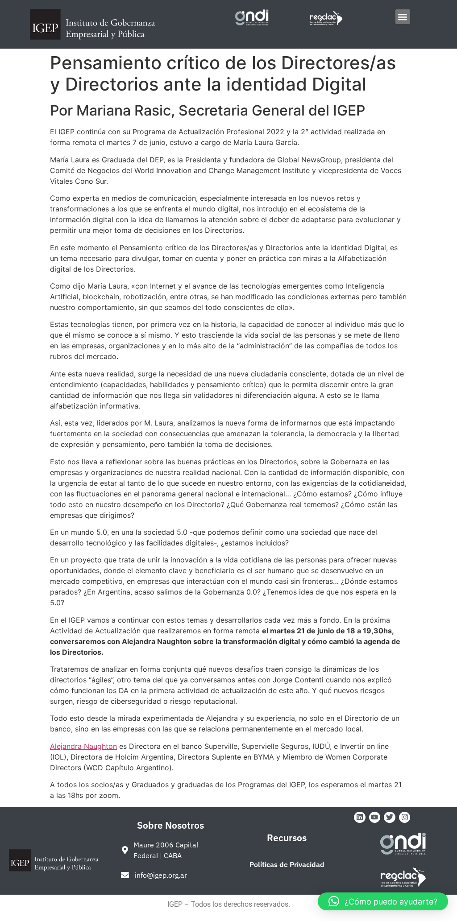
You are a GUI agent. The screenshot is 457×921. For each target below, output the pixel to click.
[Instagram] (405, 817)
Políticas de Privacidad (286, 864)
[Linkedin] (360, 817)
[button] (402, 16)
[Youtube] (375, 817)
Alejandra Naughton (83, 746)
